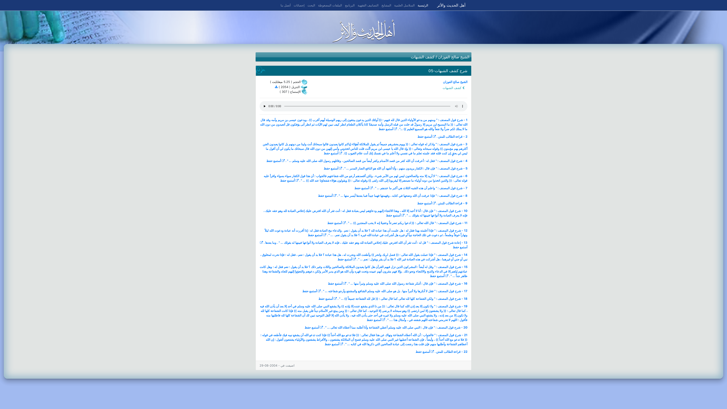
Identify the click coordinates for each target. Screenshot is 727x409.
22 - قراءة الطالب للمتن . (451, 352)
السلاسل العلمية (404, 5)
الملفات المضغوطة (330, 5)
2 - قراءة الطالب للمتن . (452, 136)
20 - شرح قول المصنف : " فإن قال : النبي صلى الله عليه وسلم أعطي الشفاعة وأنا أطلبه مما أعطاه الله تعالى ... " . (395, 327)
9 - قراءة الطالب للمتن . (451, 203)
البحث (311, 5)
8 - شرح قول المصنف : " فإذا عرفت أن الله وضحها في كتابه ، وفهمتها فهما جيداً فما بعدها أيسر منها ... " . (402, 195)
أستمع (389, 129)
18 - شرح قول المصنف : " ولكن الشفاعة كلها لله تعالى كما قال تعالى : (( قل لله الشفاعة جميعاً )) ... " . (402, 299)
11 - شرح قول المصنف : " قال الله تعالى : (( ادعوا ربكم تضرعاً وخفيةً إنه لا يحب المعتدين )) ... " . (406, 223)
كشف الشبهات (422, 57)
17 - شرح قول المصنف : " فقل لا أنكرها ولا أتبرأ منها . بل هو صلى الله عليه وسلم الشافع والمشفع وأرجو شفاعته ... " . (394, 291)
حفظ (382, 129)
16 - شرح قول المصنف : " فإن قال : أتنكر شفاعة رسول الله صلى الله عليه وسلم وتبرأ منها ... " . (407, 283)
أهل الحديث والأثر (451, 5)
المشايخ (386, 5)
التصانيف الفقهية (368, 5)
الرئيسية (422, 5)
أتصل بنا (286, 5)
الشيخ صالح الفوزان (454, 57)
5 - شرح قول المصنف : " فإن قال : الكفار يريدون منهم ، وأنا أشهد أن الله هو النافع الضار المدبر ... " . (405, 168)
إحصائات (299, 5)
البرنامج (350, 5)
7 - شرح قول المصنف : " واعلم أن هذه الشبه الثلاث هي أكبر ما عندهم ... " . (420, 188)
